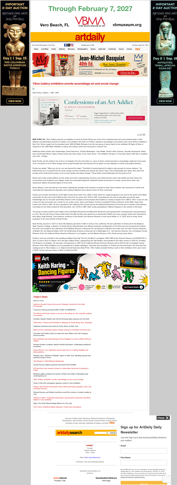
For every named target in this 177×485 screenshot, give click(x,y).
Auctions (109, 420)
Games (93, 49)
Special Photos (78, 420)
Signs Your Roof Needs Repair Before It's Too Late (52, 403)
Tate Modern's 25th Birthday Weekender (48, 361)
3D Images (97, 423)
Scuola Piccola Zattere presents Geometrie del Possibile (54, 365)
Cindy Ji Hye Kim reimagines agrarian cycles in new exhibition (56, 383)
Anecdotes (69, 423)
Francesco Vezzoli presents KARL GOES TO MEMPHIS (54, 310)
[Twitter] (68, 46)
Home (36, 49)
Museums (71, 49)
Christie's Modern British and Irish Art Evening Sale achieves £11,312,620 (61, 319)
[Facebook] (65, 46)
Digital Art (94, 418)
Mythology (89, 423)
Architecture (101, 418)
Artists (53, 49)
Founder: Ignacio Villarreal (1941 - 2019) (90, 450)
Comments (112, 49)
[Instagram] (72, 46)
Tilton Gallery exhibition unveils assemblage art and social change (58, 379)
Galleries (62, 49)
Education (82, 423)
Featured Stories (100, 420)
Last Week (44, 49)
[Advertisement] (120, 312)
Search (121, 49)
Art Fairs (115, 420)
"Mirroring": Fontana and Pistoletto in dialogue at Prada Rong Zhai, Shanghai (62, 322)
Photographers (83, 49)
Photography (110, 418)
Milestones (86, 418)
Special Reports (88, 420)
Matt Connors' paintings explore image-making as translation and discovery (62, 330)
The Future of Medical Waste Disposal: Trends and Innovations (57, 407)
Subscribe (101, 49)
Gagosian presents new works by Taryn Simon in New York (55, 326)
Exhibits (75, 418)
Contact (129, 49)
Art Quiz (75, 423)
